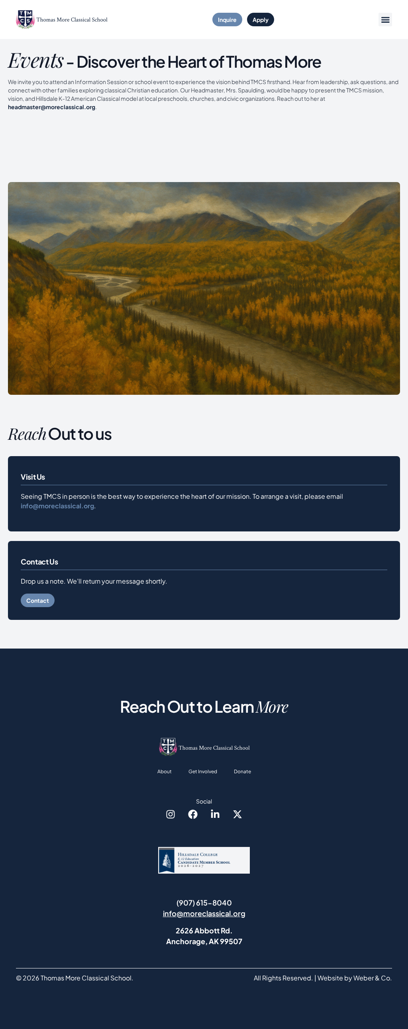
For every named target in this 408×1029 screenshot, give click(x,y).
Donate (242, 771)
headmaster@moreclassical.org (51, 106)
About (164, 771)
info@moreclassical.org (57, 506)
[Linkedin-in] (215, 814)
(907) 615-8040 (204, 902)
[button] (385, 19)
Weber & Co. (372, 978)
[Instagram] (170, 814)
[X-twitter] (237, 814)
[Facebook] (193, 814)
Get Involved (202, 771)
